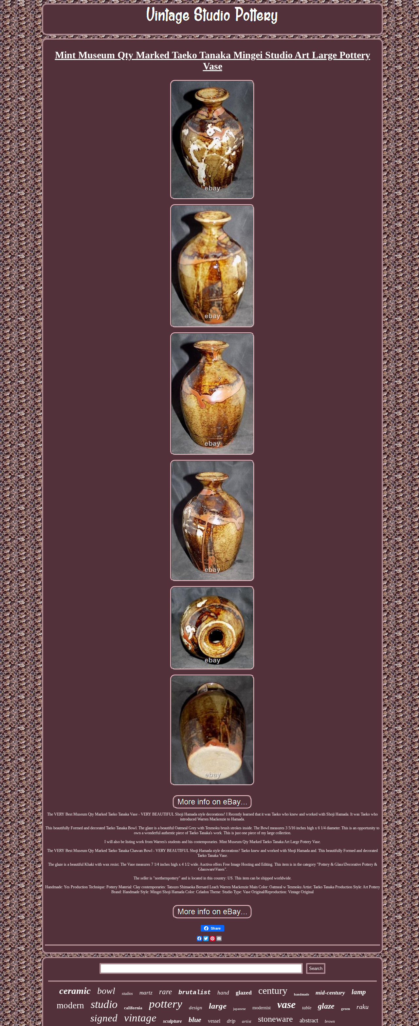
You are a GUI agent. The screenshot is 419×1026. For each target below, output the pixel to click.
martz (146, 993)
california (133, 1007)
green (345, 1009)
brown (330, 1021)
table (306, 1007)
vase (286, 1004)
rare (165, 992)
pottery (165, 1003)
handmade (301, 994)
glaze (326, 1006)
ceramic (75, 990)
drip (231, 1021)
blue (195, 1020)
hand (223, 993)
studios (127, 993)
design (195, 1007)
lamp (359, 992)
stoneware (275, 1019)
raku (362, 1006)
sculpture (172, 1021)
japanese (239, 1009)
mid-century (330, 992)
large (218, 1005)
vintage (140, 1018)
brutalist (194, 992)
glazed (244, 992)
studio (104, 1004)
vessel (214, 1021)
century (272, 990)
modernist (261, 1007)
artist (246, 1021)
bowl (106, 991)
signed (104, 1018)
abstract (309, 1020)
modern (70, 1005)
